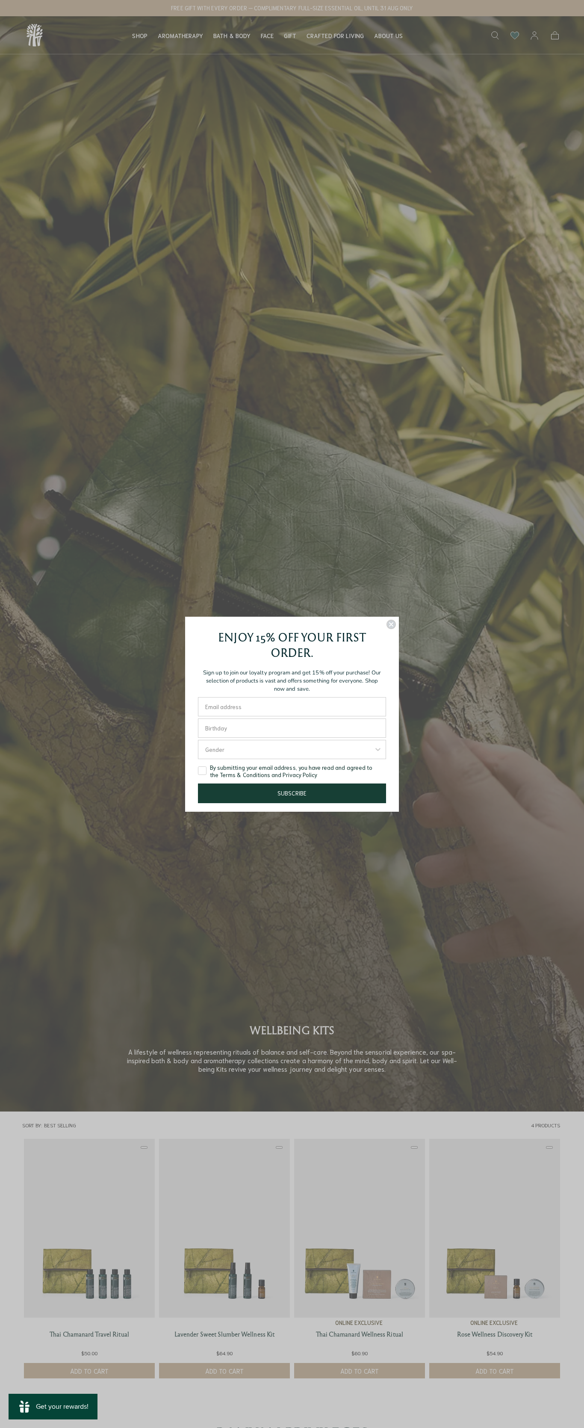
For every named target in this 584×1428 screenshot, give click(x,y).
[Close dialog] (391, 624)
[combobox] (289, 749)
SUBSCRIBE (291, 793)
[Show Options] (378, 749)
